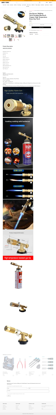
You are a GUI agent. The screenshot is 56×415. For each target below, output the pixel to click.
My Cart (17, 406)
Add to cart (42, 24)
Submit (9, 395)
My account (17, 405)
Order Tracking (18, 409)
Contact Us (30, 406)
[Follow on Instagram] (52, 0)
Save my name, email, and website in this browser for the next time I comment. (16, 393)
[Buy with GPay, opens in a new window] (41, 27)
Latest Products (5, 406)
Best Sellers (4, 409)
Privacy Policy (30, 409)
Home (30, 10)
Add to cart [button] (13, 375)
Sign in (51, 2)
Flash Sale (27, 6)
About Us (30, 405)
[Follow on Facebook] (51, 0)
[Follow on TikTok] (54, 0)
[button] (25, 11)
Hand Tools (32, 10)
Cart (47, 2)
